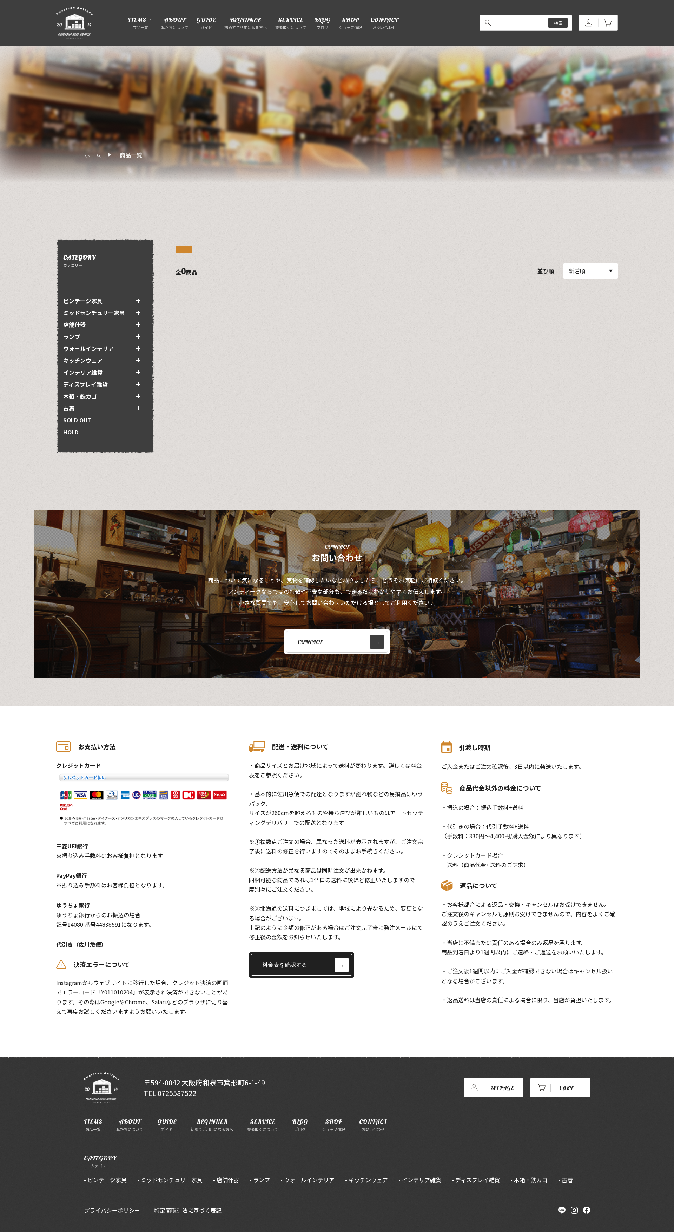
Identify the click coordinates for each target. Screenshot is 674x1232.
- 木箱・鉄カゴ (529, 1180)
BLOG (322, 23)
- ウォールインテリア (307, 1180)
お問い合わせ (373, 1125)
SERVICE (290, 23)
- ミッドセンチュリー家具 (170, 1180)
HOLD (71, 432)
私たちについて (129, 1125)
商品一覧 (131, 155)
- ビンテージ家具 (105, 1180)
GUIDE (206, 23)
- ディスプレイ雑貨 (476, 1180)
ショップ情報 (333, 1125)
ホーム (92, 155)
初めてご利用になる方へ (212, 1125)
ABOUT (174, 23)
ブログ (300, 1125)
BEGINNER (245, 23)
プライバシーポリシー (112, 1210)
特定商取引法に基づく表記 (188, 1210)
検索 (558, 23)
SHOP (350, 23)
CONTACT (384, 23)
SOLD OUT (77, 420)
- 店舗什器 (226, 1180)
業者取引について (262, 1125)
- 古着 (565, 1180)
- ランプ (260, 1180)
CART (566, 1087)
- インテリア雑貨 (419, 1180)
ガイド (167, 1125)
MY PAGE (502, 1087)
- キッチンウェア (366, 1180)
